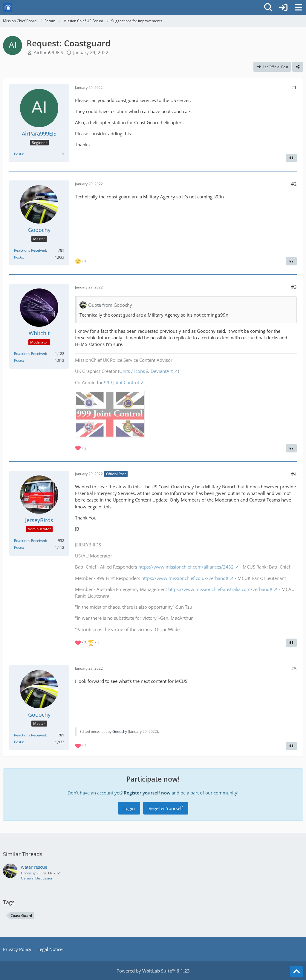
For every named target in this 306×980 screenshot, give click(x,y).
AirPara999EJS (48, 52)
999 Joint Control (121, 382)
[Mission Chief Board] (7, 7)
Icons (139, 371)
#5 (294, 668)
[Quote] (291, 158)
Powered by (153, 971)
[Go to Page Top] (296, 971)
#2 (294, 184)
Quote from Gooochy (110, 305)
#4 (294, 474)
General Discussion (37, 878)
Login (129, 808)
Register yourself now (147, 793)
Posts (18, 154)
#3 (294, 287)
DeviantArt (162, 371)
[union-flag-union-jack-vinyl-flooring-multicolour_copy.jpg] (110, 414)
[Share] (297, 67)
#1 (294, 87)
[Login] (283, 7)
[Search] (268, 7)
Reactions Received (30, 250)
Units (124, 371)
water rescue (34, 867)
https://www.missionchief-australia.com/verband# (220, 589)
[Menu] (298, 7)
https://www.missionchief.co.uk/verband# (185, 578)
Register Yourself (166, 808)
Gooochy (119, 731)
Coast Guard (21, 915)
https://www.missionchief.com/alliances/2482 (186, 567)
